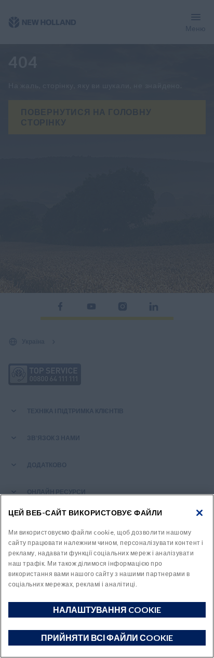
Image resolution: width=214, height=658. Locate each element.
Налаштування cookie (107, 609)
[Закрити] (199, 513)
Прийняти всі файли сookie (107, 637)
